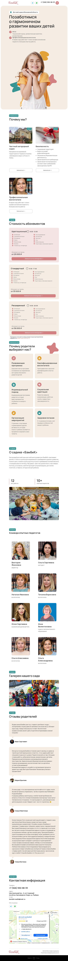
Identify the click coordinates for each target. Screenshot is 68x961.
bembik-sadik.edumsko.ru (23, 338)
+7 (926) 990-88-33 (48, 2)
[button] (21, 170)
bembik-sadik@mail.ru (17, 899)
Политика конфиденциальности (50, 953)
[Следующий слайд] (57, 693)
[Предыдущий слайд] (10, 693)
